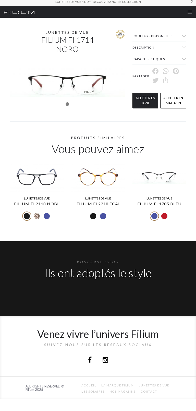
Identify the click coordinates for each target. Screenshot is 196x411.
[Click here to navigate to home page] (19, 11)
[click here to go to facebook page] (90, 360)
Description (143, 47)
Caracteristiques (148, 59)
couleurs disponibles (152, 36)
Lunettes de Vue (154, 385)
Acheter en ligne (145, 100)
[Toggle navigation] (190, 12)
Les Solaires (92, 391)
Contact (149, 391)
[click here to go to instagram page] (105, 360)
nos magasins (123, 391)
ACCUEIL (88, 385)
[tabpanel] (67, 81)
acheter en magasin (173, 100)
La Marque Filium (117, 385)
